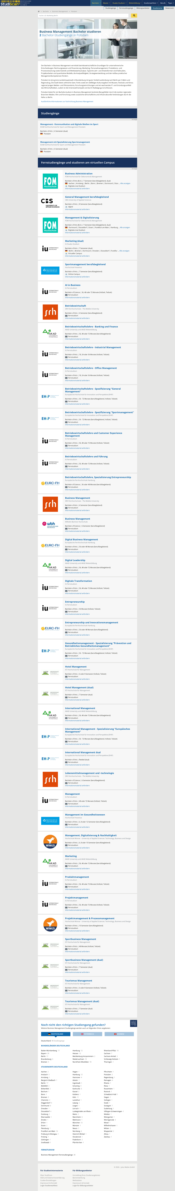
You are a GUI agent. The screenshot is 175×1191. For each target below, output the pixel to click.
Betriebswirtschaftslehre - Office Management (91, 368)
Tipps (170, 3)
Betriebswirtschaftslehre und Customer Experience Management (93, 434)
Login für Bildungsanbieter (83, 1185)
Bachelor (95, 3)
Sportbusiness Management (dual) (84, 959)
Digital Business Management (81, 539)
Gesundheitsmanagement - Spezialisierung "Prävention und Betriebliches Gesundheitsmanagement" (98, 644)
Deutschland (57, 1034)
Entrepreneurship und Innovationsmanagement (91, 622)
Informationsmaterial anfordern (77, 188)
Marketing (71, 856)
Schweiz (120, 1034)
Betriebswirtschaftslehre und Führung (86, 456)
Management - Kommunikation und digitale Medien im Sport (69, 124)
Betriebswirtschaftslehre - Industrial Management (93, 347)
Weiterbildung (134, 3)
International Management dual (83, 752)
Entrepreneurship (75, 601)
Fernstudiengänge (126, 8)
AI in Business (72, 285)
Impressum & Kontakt (48, 1183)
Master (105, 3)
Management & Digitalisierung (82, 217)
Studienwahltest (150, 3)
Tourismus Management (78, 980)
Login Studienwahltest (48, 1185)
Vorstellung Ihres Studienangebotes (86, 1175)
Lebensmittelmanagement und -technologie (89, 773)
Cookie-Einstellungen (48, 1180)
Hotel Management (76, 666)
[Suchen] (134, 16)
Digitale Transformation (78, 580)
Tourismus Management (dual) (82, 1001)
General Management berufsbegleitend (87, 196)
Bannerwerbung (79, 1178)
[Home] (38, 11)
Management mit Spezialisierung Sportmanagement (65, 142)
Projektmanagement (76, 897)
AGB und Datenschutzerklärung (52, 1178)
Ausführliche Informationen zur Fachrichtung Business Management (67, 101)
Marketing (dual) (74, 241)
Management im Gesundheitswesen (85, 814)
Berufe (162, 3)
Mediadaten (77, 1180)
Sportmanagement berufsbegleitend (85, 264)
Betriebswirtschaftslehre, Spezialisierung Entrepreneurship (98, 477)
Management (72, 793)
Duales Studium (119, 3)
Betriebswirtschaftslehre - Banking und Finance (91, 326)
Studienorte (157, 8)
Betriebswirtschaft (75, 305)
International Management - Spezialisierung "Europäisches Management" (97, 730)
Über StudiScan (46, 1175)
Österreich (89, 1034)
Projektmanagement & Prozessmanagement (89, 918)
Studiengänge (110, 8)
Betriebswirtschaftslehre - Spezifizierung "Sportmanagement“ (99, 412)
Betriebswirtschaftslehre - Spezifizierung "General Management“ (93, 390)
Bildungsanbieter (143, 8)
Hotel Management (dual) (79, 687)
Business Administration (78, 173)
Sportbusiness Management (80, 939)
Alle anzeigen (124, 183)
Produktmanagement (77, 876)
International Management (80, 708)
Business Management (60, 11)
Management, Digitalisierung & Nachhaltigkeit (91, 835)
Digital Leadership (75, 560)
